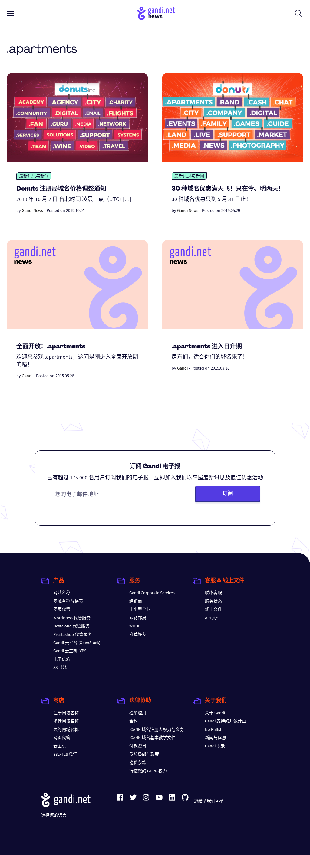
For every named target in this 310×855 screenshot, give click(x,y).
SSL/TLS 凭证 (65, 754)
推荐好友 (137, 634)
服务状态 (213, 601)
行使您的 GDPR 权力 (148, 771)
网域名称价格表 (68, 601)
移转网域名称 (66, 721)
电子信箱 (61, 659)
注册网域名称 (66, 712)
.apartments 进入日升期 (207, 347)
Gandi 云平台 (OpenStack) (76, 642)
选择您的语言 (54, 815)
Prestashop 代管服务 (72, 634)
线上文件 (213, 609)
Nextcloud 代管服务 (71, 626)
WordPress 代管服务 (72, 617)
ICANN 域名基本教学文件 (152, 737)
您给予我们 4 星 (208, 801)
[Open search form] (298, 13)
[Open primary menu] (10, 13)
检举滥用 (137, 712)
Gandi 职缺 (215, 745)
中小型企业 (139, 609)
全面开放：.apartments (50, 347)
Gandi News (32, 210)
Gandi (27, 375)
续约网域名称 (66, 729)
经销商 (135, 601)
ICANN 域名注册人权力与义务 (156, 729)
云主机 (59, 745)
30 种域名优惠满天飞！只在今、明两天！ (228, 189)
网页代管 (61, 609)
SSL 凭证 (61, 667)
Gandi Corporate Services (152, 592)
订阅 (227, 493)
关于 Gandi (215, 712)
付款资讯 (137, 745)
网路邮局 (137, 617)
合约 (133, 721)
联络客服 (213, 592)
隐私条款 (137, 762)
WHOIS (135, 626)
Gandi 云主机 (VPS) (70, 650)
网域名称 (61, 592)
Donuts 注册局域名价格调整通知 (61, 189)
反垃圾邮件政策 (144, 754)
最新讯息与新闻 (34, 176)
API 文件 (212, 617)
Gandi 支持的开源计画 (225, 721)
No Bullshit (215, 729)
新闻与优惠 (215, 737)
